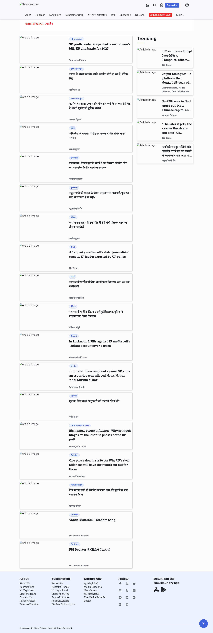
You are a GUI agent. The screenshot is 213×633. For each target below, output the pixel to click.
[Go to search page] (154, 5)
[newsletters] (147, 5)
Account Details (61, 586)
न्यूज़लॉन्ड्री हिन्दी (91, 583)
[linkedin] (127, 598)
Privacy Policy (27, 600)
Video (28, 14)
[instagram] (120, 591)
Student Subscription (63, 604)
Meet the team (28, 593)
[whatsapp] (127, 605)
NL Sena (139, 14)
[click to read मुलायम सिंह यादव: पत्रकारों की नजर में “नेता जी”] (44, 406)
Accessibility (27, 586)
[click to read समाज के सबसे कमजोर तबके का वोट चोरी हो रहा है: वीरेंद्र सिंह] (44, 79)
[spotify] (134, 598)
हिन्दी (113, 14)
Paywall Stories (60, 597)
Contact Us (26, 597)
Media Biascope (93, 586)
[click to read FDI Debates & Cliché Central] (44, 554)
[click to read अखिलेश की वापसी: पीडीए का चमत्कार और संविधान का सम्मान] (44, 138)
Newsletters (91, 590)
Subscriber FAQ (60, 593)
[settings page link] (161, 5)
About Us (25, 583)
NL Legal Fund (60, 590)
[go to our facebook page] (120, 584)
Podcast (40, 14)
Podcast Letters (60, 600)
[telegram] (120, 598)
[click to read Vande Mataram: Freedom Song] (44, 525)
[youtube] (134, 584)
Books (87, 600)
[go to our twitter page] (127, 584)
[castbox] (120, 605)
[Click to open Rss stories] (127, 591)
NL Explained (27, 590)
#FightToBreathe (97, 14)
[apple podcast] (134, 591)
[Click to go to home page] (35, 4)
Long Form (55, 14)
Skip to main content (34, 23)
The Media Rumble (94, 597)
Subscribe (172, 5)
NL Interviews (92, 593)
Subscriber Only (74, 14)
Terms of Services (30, 604)
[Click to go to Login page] (187, 5)
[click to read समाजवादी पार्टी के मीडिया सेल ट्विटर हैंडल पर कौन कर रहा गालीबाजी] (44, 287)
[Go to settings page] (203, 623)
